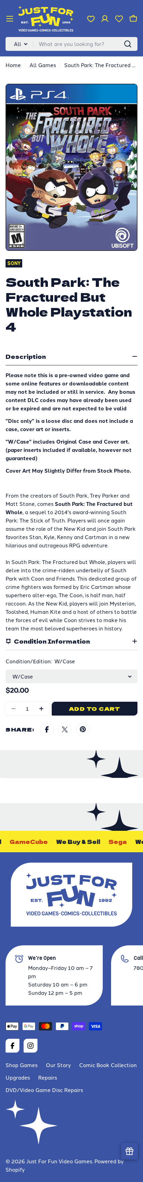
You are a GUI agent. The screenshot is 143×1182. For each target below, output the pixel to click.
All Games (43, 65)
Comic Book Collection (108, 1065)
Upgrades (18, 1077)
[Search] (128, 44)
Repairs (47, 1077)
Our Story (58, 1065)
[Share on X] (65, 729)
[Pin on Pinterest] (83, 729)
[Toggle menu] (10, 19)
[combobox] (71, 44)
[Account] (105, 19)
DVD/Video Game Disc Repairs (44, 1089)
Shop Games (21, 1065)
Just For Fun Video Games (59, 1161)
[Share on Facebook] (47, 729)
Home (13, 65)
